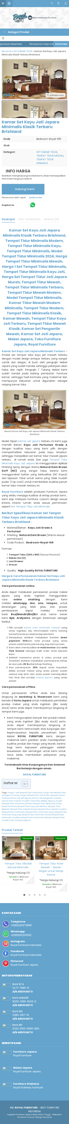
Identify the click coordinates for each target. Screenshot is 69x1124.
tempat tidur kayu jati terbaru (32, 806)
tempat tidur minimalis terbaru (36, 817)
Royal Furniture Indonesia (26, 945)
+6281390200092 (21, 935)
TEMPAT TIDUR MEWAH (49, 155)
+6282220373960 (21, 925)
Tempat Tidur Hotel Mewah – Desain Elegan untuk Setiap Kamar (51, 869)
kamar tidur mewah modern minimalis (21, 800)
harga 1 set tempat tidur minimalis (25, 792)
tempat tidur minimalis (13, 812)
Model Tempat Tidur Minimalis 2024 (43, 803)
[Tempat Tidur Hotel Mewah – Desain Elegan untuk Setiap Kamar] (51, 848)
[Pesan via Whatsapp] (31, 881)
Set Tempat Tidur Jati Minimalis (31, 506)
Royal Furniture (9, 806)
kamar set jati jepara (20, 798)
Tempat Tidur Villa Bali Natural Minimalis (18, 865)
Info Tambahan (29, 219)
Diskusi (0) (51, 219)
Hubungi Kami (24, 189)
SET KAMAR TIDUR (46, 152)
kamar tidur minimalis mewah (42, 627)
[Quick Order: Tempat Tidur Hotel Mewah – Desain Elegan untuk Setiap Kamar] (37, 857)
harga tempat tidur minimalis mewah (39, 795)
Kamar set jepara (29, 441)
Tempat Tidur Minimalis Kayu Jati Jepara (34, 461)
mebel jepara (44, 677)
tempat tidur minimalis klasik (36, 814)
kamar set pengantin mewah (46, 798)
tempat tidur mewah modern (52, 809)
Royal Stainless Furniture (28, 1087)
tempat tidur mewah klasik (23, 809)
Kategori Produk (18, 32)
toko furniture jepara (20, 820)
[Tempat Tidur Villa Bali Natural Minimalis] (18, 848)
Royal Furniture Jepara (24, 965)
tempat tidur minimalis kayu (39, 812)
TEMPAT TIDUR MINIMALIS (45, 161)
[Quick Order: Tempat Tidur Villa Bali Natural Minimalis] (4, 857)
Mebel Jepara (48, 800)
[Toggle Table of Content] (23, 784)
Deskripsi (8, 219)
